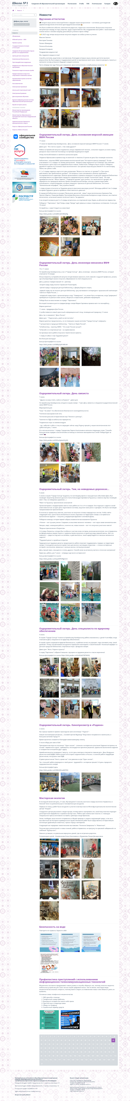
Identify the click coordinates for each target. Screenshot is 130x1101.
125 (95, 1060)
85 (77, 1052)
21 (49, 1040)
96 (45, 1056)
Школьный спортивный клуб (21, 90)
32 (93, 1040)
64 (69, 1048)
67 (81, 1048)
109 (102, 1056)
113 (41, 1060)
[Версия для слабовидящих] (115, 3)
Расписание (72, 4)
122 (82, 1060)
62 (61, 1048)
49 (85, 1044)
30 (85, 1040)
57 (41, 1048)
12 (90, 1036)
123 (86, 1060)
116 (55, 1060)
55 (109, 1044)
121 (77, 1060)
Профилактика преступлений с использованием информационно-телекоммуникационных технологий (72, 980)
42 (57, 1044)
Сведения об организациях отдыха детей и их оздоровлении (23, 51)
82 (65, 1052)
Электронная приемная (19, 87)
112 (115, 1056)
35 (105, 1040)
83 (69, 1052)
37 (113, 1040)
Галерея (107, 4)
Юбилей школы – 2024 (19, 39)
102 (70, 1056)
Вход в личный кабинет (22, 1095)
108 (97, 1056)
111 (111, 1056)
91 (101, 1052)
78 (49, 1052)
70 (93, 1048)
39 (45, 1044)
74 (109, 1048)
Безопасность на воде (52, 926)
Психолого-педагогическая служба (23, 70)
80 (57, 1052)
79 (53, 1052)
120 (73, 1060)
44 (65, 1044)
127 (104, 1060)
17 (110, 1036)
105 (84, 1056)
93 (109, 1052)
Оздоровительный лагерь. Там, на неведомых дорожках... (74, 489)
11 (86, 1036)
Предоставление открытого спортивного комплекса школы (22, 74)
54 (105, 1044)
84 (73, 1052)
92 (105, 1052)
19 (41, 1040)
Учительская (97, 4)
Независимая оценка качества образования (22, 79)
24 (61, 1040)
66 (77, 1048)
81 (61, 1052)
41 (53, 1044)
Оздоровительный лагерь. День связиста (64, 393)
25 (65, 1040)
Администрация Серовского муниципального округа (21, 122)
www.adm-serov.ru (78, 1091)
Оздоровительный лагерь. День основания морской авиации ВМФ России (76, 136)
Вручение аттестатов (52, 18)
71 (97, 1048)
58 (45, 1048)
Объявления (16, 36)
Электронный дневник (19, 93)
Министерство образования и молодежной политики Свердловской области (24, 116)
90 (97, 1052)
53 (101, 1044)
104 (79, 1056)
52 (97, 1044)
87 (85, 1052)
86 (81, 1052)
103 (75, 1056)
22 (53, 1040)
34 (101, 1040)
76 (41, 1052)
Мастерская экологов (52, 798)
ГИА (87, 4)
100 (61, 1056)
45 (69, 1044)
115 (50, 1060)
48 (81, 1044)
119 (68, 1060)
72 (101, 1048)
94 (113, 1052)
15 (102, 1036)
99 (57, 1056)
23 (57, 1040)
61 (57, 1048)
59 (49, 1048)
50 (89, 1044)
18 (114, 1036)
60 (53, 1048)
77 (45, 1052)
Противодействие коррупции (21, 62)
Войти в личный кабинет (22, 24)
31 (89, 1040)
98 (53, 1056)
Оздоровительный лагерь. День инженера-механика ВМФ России (74, 264)
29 (81, 1040)
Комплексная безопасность (20, 59)
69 (89, 1048)
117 (59, 1060)
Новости (19, 10)
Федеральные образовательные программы (22, 66)
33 (97, 1040)
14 (98, 1036)
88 (89, 1052)
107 (93, 1056)
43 (61, 1044)
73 (105, 1048)
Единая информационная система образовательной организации (23, 100)
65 (73, 1048)
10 (82, 1036)
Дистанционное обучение (20, 96)
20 (45, 1040)
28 (77, 1040)
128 (109, 1060)
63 (65, 1048)
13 (94, 1036)
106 (88, 1056)
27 (73, 1040)
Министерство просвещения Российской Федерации (21, 111)
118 (64, 1060)
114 (46, 1060)
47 (77, 1044)
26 (69, 1040)
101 (66, 1056)
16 (106, 1036)
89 (93, 1052)
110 (106, 1056)
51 (93, 1044)
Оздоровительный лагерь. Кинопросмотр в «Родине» (71, 725)
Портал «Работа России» (20, 130)
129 (113, 1060)
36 (109, 1040)
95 (41, 1056)
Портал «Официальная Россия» (22, 126)
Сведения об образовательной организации (48, 4)
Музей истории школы (19, 104)
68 (85, 1048)
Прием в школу (17, 43)
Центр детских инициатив (20, 56)
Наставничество (17, 83)
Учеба (81, 4)
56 (113, 1044)
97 (49, 1056)
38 (41, 1044)
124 (91, 1060)
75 (113, 1048)
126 (100, 1060)
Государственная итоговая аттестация (20, 46)
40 (49, 1044)
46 (73, 1044)
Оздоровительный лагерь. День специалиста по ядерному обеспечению (74, 630)
